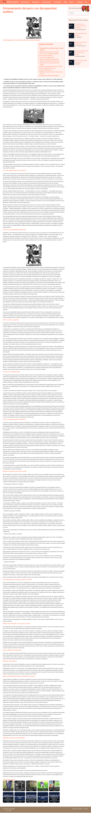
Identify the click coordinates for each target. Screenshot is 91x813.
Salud (65, 2)
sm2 (10, 810)
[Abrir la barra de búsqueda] (86, 2)
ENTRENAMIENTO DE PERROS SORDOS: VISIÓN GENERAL (51, 49)
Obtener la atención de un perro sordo (49, 61)
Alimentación (35, 2)
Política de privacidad (77, 808)
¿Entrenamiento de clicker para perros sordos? (49, 63)
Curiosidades (57, 2)
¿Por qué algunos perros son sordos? (49, 51)
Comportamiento (46, 2)
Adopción (79, 2)
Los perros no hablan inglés (47, 57)
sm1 (7, 810)
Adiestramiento (25, 2)
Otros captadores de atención (48, 68)
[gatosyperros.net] (11, 2)
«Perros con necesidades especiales (49, 53)
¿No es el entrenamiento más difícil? (49, 59)
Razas (71, 2)
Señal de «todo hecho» (46, 70)
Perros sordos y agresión (46, 55)
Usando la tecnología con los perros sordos (51, 66)
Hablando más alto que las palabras (49, 75)
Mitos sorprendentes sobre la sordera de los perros (51, 72)
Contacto (86, 808)
